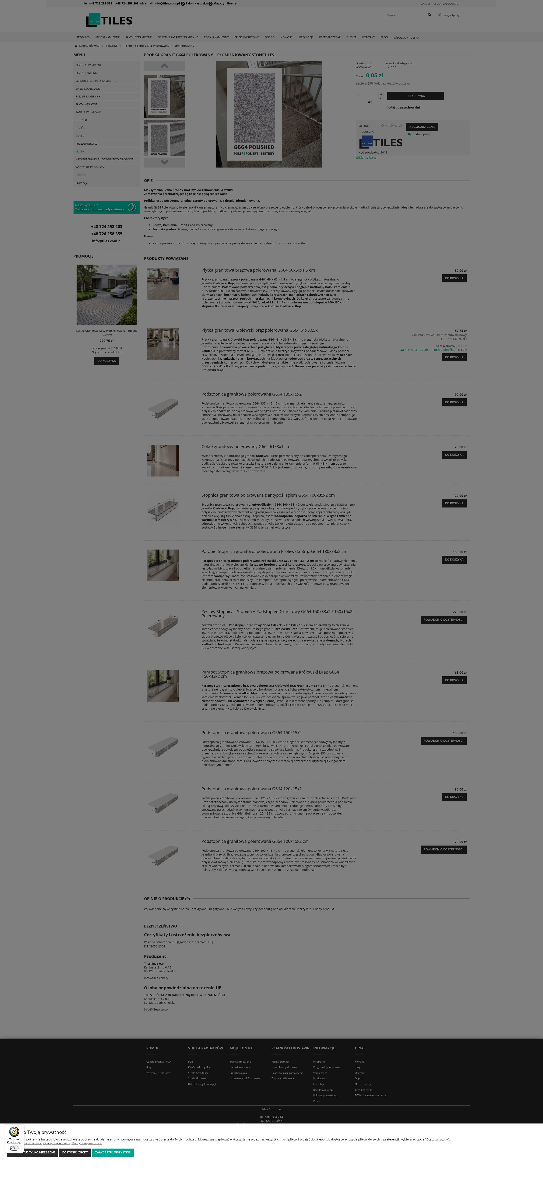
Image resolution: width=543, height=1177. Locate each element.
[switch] (14, 1148)
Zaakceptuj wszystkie (113, 1152)
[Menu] (21, 1126)
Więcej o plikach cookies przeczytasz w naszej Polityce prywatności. (54, 1143)
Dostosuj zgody (75, 1152)
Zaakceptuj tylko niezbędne (32, 1152)
